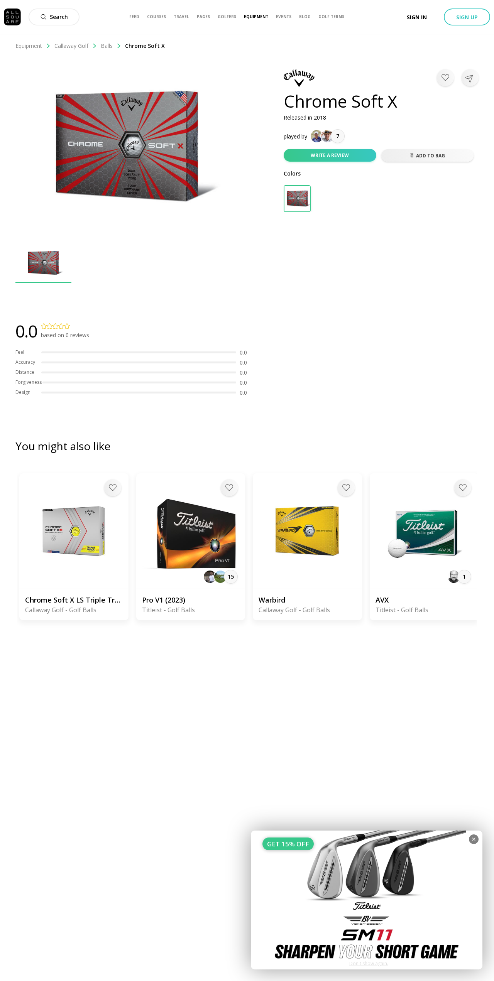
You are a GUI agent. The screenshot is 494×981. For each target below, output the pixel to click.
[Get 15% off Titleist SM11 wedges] (366, 900)
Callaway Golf (71, 45)
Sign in (417, 17)
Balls (107, 45)
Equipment (28, 45)
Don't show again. (368, 963)
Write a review (330, 155)
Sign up (467, 17)
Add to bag (430, 155)
